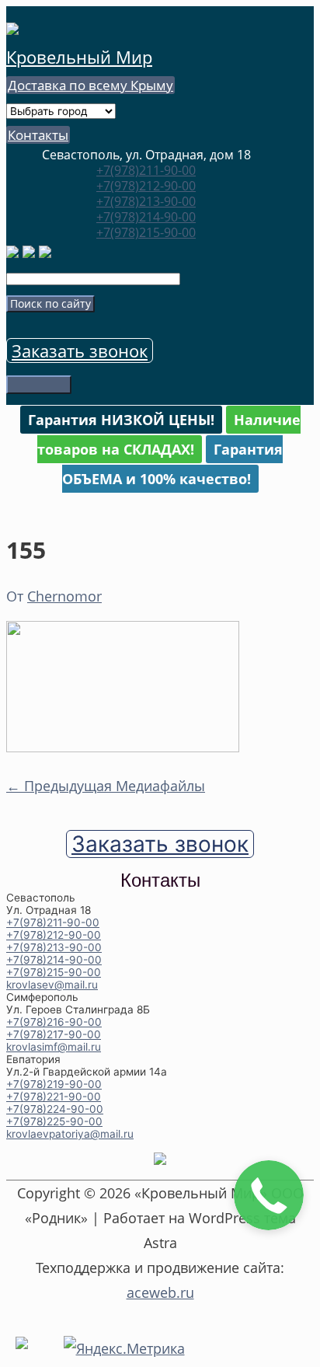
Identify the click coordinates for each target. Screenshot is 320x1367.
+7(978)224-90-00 (54, 1109)
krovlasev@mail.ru (52, 984)
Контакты (38, 135)
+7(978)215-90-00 (146, 232)
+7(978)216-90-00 (54, 1022)
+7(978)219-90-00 (54, 1084)
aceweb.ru (160, 1292)
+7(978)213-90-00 (146, 201)
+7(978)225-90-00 (54, 1121)
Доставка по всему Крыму (90, 85)
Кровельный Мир (79, 56)
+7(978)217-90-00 (53, 1034)
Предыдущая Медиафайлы (105, 785)
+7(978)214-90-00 (146, 216)
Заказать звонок (80, 350)
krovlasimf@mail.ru (53, 1047)
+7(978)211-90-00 (146, 170)
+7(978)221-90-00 (53, 1096)
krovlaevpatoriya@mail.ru (70, 1134)
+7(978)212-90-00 (146, 185)
